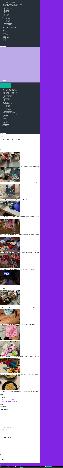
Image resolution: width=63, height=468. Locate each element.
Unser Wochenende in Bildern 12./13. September (7, 461)
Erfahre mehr (50, 466)
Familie (2, 136)
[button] (0, 464)
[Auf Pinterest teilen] (25, 421)
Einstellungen (21, 467)
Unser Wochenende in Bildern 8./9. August (7, 462)
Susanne (11, 393)
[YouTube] (7, 73)
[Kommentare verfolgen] (5, 435)
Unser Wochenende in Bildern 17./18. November (5, 427)
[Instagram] (7, 68)
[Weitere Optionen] (15, 426)
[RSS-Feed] (7, 53)
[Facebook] (7, 58)
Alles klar (46, 466)
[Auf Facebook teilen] (15, 421)
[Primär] (5, 85)
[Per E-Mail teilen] (5, 426)
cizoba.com (2, 0)
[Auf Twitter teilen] (5, 421)
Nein (48, 466)
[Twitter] (7, 63)
